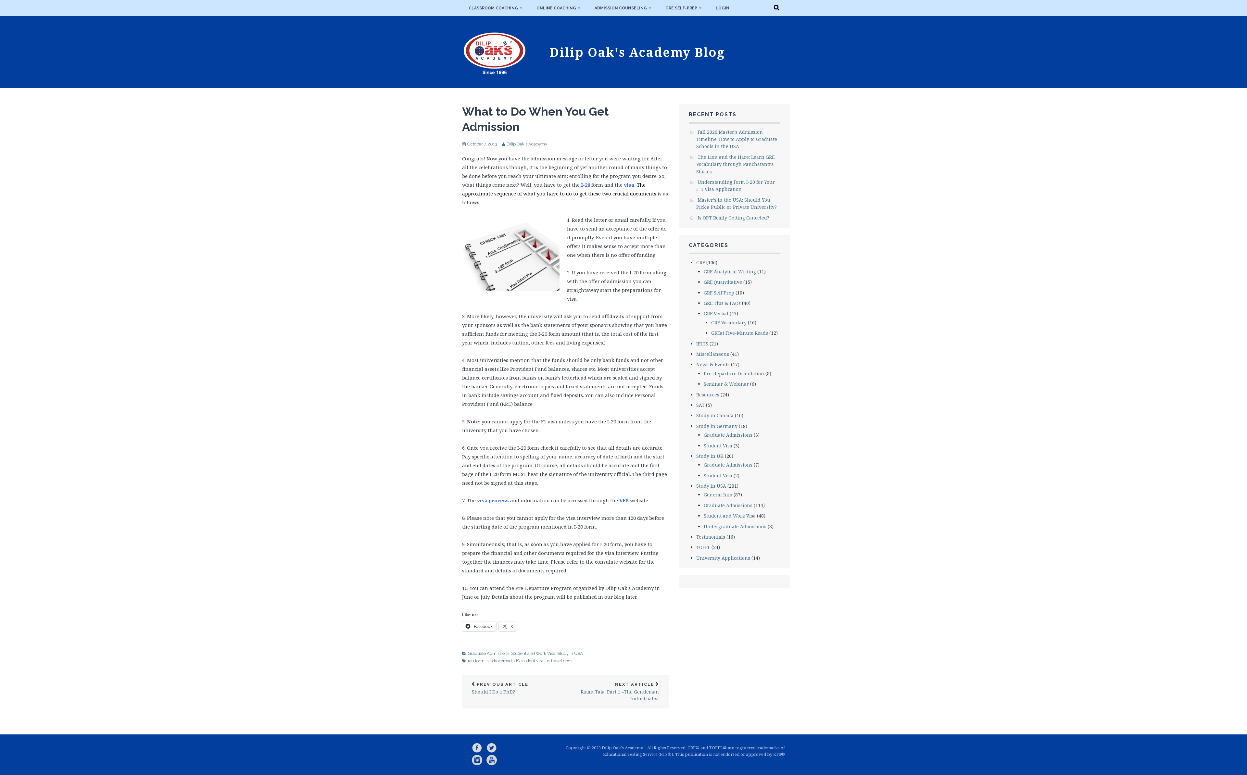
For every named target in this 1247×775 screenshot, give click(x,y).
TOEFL (703, 547)
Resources (707, 395)
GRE (700, 262)
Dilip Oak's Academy (527, 144)
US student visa (529, 660)
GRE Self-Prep (681, 8)
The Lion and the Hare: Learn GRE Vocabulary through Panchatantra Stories (735, 164)
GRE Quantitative (723, 282)
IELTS (702, 344)
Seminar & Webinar (726, 384)
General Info (718, 495)
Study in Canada (715, 415)
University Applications (723, 558)
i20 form (476, 660)
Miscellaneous (712, 354)
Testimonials (710, 537)
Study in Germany (716, 426)
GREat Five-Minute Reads (739, 333)
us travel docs (559, 660)
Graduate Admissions (488, 653)
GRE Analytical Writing (730, 272)
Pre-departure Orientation (734, 373)
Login (722, 8)
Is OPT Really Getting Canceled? (733, 218)
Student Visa (718, 446)
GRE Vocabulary (729, 322)
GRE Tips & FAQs (722, 303)
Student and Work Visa (533, 653)
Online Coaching (556, 8)
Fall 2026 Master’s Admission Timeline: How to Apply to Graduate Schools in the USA (736, 139)
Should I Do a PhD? (500, 688)
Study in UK (710, 456)
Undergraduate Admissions (735, 526)
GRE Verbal (716, 313)
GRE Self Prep (719, 293)
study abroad (499, 660)
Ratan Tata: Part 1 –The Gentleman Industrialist (620, 692)
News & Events (713, 364)
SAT (700, 405)
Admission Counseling (621, 8)
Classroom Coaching (493, 8)
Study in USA (570, 653)
